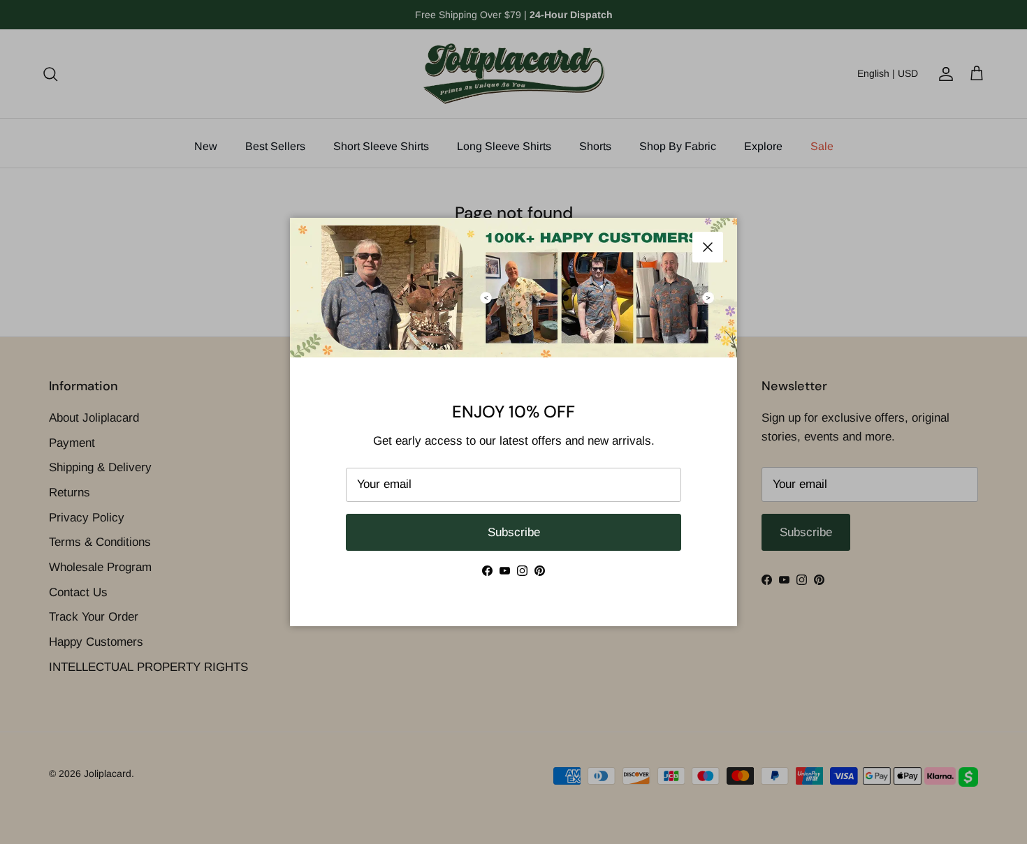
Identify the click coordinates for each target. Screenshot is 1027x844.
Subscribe (514, 532)
